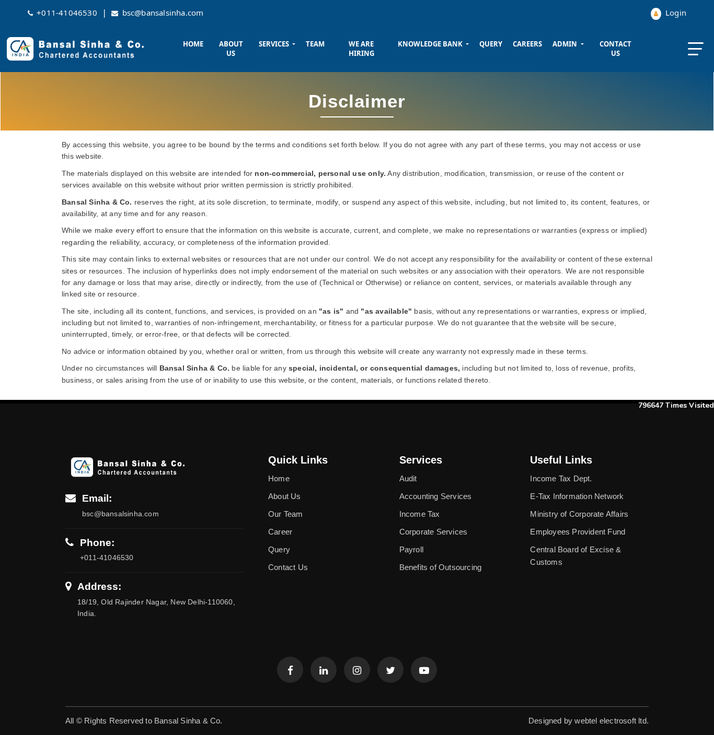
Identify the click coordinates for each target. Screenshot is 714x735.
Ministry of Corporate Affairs (579, 513)
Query (490, 44)
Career (280, 531)
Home (193, 44)
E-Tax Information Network (577, 496)
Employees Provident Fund (577, 531)
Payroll (411, 549)
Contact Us (615, 48)
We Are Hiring (361, 48)
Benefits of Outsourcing (440, 567)
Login (674, 12)
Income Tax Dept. (561, 478)
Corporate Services (433, 531)
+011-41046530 (67, 12)
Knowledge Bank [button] (431, 44)
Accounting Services (435, 496)
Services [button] (275, 44)
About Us (231, 48)
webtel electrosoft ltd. (611, 720)
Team (315, 44)
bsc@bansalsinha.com (162, 12)
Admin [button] (565, 44)
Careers (527, 44)
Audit (408, 478)
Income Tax (419, 513)
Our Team (285, 513)
